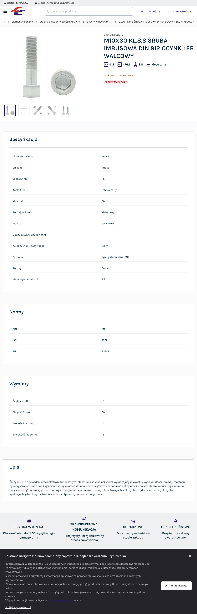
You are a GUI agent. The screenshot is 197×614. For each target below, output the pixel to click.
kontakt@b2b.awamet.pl (60, 2)
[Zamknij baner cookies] (190, 556)
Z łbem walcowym (98, 21)
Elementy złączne (22, 21)
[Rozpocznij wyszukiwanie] (49, 11)
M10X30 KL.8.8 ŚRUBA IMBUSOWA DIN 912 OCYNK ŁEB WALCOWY (154, 21)
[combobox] (89, 11)
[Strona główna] (25, 11)
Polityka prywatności (18, 607)
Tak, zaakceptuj (179, 585)
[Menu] (5, 11)
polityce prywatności (60, 600)
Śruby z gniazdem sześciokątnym (59, 21)
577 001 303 (22, 2)
